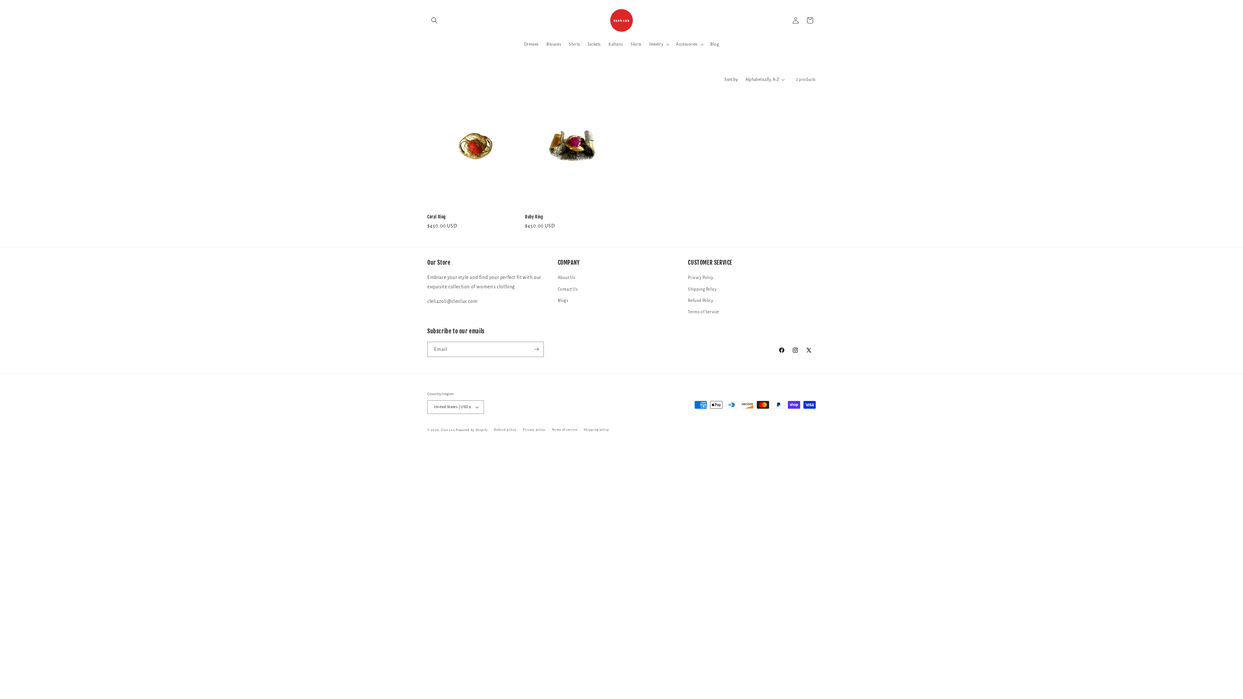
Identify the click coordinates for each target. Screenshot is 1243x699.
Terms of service (564, 429)
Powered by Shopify (472, 430)
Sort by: (731, 79)
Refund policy (505, 429)
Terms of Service (703, 312)
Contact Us (568, 289)
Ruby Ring (534, 216)
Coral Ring (436, 216)
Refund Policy (700, 300)
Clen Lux (448, 430)
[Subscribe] (536, 349)
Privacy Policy (700, 277)
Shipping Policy (702, 289)
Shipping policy (596, 429)
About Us (566, 277)
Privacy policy (534, 429)
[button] (434, 20)
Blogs (563, 300)
